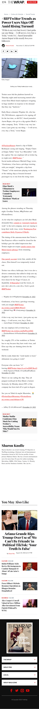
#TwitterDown (25, 396)
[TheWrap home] (16, 2)
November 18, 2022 (28, 297)
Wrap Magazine (10, 682)
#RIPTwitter (17, 158)
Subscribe (32, 2)
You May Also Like (15, 502)
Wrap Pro (7, 667)
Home (6, 14)
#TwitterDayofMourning (11, 396)
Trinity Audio (21, 86)
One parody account (9, 259)
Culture (5, 561)
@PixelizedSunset (8, 145)
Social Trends (30, 14)
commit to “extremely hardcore (25, 222)
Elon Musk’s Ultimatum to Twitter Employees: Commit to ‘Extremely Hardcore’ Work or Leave (11, 193)
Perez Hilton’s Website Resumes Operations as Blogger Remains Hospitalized (11, 587)
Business (5, 598)
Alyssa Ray (12, 553)
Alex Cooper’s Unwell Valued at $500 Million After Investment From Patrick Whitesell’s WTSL (11, 605)
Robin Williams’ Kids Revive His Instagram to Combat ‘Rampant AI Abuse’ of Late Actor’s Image (11, 568)
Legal (6, 675)
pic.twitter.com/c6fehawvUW (13, 399)
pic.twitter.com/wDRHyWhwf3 (13, 307)
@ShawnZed (15, 282)
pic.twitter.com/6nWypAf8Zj (22, 331)
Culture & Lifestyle (17, 14)
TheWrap (7, 659)
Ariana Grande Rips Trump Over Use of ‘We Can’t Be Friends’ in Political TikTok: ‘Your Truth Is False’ (19, 541)
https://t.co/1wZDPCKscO (27, 368)
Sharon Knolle (10, 45)
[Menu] (4, 2)
